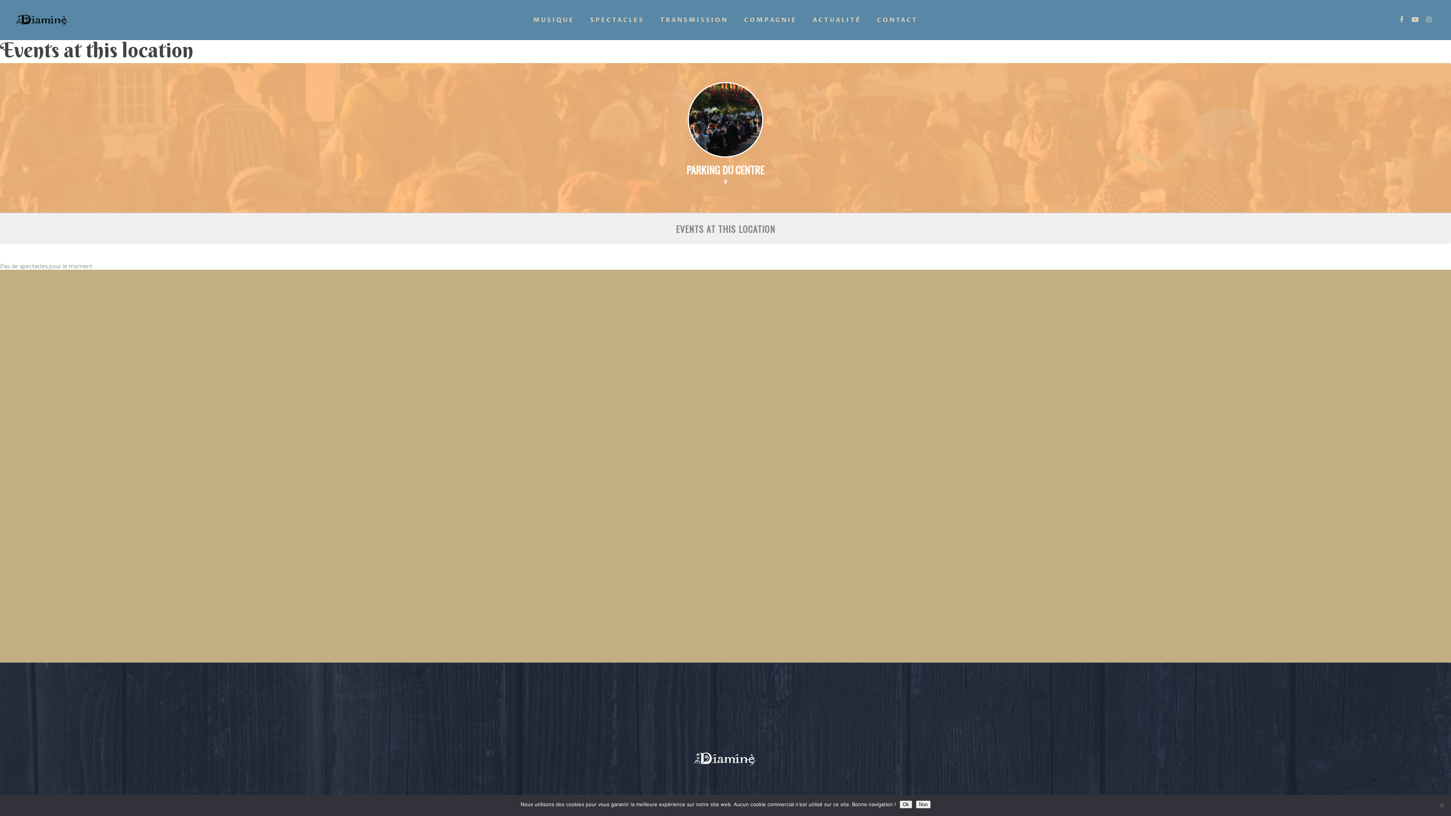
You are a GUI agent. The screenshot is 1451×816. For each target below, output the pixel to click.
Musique (553, 20)
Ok (906, 804)
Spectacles (617, 20)
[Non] (1441, 805)
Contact (897, 20)
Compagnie (770, 20)
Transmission (694, 20)
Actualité (837, 20)
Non (923, 804)
